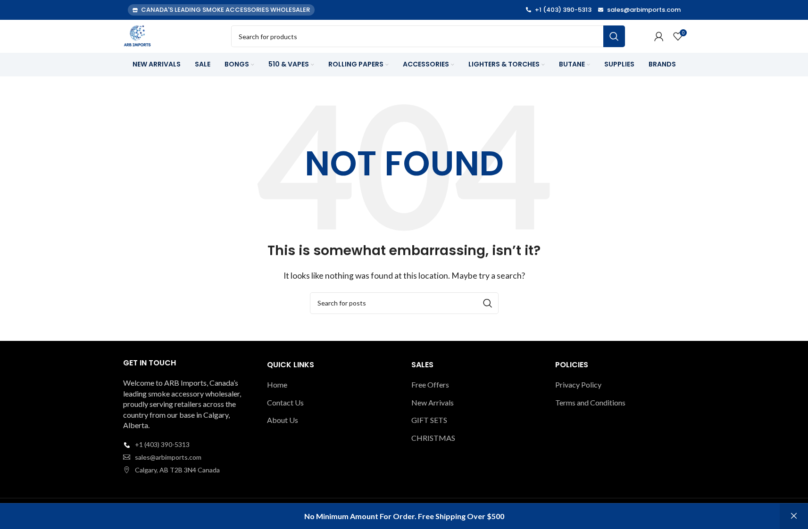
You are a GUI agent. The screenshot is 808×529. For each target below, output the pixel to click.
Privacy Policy (578, 384)
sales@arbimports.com (168, 457)
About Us (282, 419)
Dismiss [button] (794, 516)
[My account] (659, 36)
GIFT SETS (429, 419)
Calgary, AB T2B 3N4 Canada (177, 470)
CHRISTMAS (433, 437)
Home (277, 384)
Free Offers (430, 384)
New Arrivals (432, 402)
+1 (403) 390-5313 (162, 444)
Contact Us (285, 402)
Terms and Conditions (590, 402)
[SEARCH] (614, 36)
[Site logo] (137, 35)
